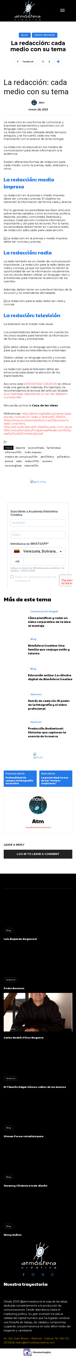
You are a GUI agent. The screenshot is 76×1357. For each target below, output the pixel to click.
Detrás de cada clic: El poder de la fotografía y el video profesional (49, 704)
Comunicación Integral (44, 611)
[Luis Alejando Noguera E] (38, 913)
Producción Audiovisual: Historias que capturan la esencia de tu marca (47, 732)
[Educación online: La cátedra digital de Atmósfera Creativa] (14, 673)
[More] (58, 61)
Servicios (36, 694)
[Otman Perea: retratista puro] (38, 1110)
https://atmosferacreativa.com (38, 827)
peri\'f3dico (47, 456)
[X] (43, 1275)
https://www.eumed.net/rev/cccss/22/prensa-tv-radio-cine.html (37, 421)
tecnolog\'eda (13, 465)
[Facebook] (23, 1275)
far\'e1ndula (54, 447)
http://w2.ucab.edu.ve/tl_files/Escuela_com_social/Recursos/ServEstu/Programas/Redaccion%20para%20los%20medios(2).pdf (38, 430)
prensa (9, 461)
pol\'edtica (63, 456)
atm (41, 102)
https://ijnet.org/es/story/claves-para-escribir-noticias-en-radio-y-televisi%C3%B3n (38, 415)
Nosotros (10, 979)
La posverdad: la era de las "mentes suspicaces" (54, 780)
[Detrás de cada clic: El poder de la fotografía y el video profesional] (14, 701)
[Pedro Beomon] (38, 963)
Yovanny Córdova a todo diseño (25, 1185)
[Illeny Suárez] (38, 1209)
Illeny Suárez (13, 1234)
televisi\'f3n (32, 465)
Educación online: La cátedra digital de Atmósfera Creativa (50, 677)
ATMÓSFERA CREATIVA (40, 384)
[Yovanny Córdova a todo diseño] (38, 1160)
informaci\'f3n (13, 452)
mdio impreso (33, 452)
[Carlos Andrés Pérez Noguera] (38, 1012)
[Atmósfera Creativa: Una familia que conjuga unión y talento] (14, 646)
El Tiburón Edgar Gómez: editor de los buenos (35, 1087)
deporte (20, 447)
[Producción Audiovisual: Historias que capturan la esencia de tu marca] (14, 729)
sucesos (47, 461)
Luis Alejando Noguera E (20, 939)
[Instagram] (33, 1275)
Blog (24, 35)
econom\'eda (36, 447)
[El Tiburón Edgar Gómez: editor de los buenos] (38, 1061)
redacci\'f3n (32, 461)
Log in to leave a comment (38, 854)
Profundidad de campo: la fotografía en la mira (19, 780)
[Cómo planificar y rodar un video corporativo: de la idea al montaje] (14, 618)
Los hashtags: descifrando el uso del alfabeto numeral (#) (35, 395)
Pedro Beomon (44, 35)
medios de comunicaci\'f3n (21, 456)
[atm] (34, 102)
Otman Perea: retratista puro (24, 1136)
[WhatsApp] (53, 1275)
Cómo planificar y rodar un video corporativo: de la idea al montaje (49, 621)
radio (19, 461)
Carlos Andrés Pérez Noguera (23, 1037)
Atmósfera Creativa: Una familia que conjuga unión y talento (49, 649)
